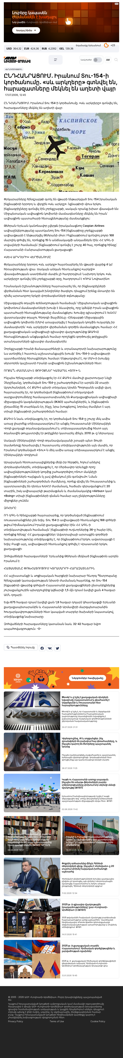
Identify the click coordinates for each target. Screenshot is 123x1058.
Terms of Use (57, 1021)
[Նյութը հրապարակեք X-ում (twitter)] (57, 648)
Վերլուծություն (13, 69)
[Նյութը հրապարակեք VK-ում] (50, 648)
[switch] (97, 59)
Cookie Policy (97, 1021)
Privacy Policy (15, 1021)
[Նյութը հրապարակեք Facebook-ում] (42, 648)
